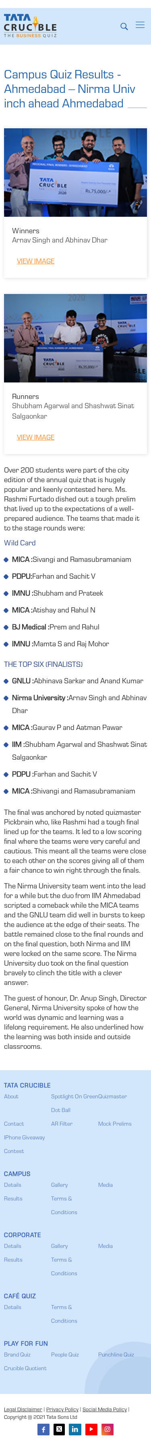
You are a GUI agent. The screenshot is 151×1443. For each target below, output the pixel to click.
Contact (14, 1124)
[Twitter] (59, 1429)
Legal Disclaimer (23, 1410)
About (11, 1097)
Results (13, 1199)
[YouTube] (91, 1429)
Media (105, 1185)
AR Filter (61, 1124)
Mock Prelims (115, 1124)
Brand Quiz (17, 1355)
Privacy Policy (62, 1410)
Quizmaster (112, 1097)
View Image (35, 262)
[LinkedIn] (75, 1429)
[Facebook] (43, 1429)
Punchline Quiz (116, 1355)
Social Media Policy (105, 1410)
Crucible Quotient (25, 1369)
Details (12, 1185)
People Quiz (65, 1355)
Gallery (59, 1185)
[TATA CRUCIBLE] (30, 26)
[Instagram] (107, 1429)
